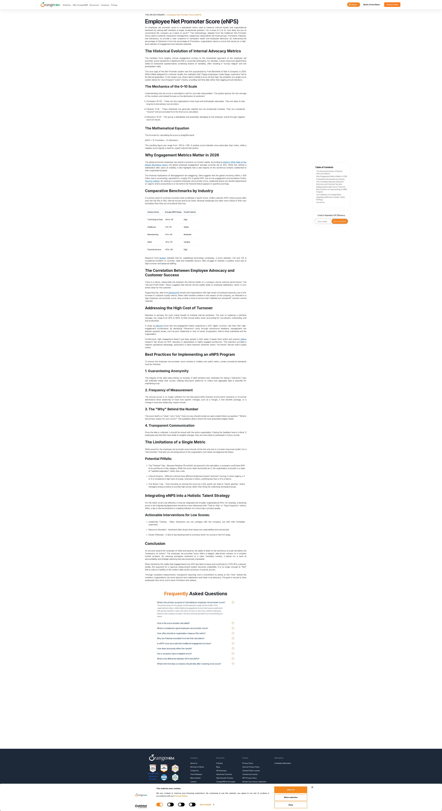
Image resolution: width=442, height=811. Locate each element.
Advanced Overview (224, 774)
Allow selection (291, 797)
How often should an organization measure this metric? (181, 633)
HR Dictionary (221, 771)
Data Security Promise (224, 778)
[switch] (170, 804)
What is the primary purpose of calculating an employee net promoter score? (191, 602)
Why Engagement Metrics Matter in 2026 (331, 176)
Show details (205, 805)
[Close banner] (312, 787)
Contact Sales (392, 4)
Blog (218, 767)
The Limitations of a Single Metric (328, 195)
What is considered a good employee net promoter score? (182, 628)
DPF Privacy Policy (249, 778)
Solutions (67, 5)
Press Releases (196, 774)
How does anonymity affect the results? (174, 648)
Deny (291, 805)
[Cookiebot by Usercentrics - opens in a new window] (141, 806)
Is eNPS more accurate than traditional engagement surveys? (184, 643)
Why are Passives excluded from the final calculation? (181, 638)
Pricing (114, 5)
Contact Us (194, 771)
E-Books (219, 763)
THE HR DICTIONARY (155, 15)
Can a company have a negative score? (174, 653)
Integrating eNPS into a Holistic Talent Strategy (330, 198)
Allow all (290, 790)
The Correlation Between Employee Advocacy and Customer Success (330, 183)
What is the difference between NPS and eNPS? (178, 659)
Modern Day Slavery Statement (254, 782)
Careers (193, 782)
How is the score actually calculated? (173, 623)
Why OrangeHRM (80, 5)
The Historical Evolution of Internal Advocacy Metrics (329, 172)
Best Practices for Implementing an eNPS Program (331, 190)
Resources (94, 5)
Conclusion (320, 202)
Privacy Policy (247, 763)
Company (105, 5)
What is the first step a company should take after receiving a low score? (189, 664)
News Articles (195, 778)
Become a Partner (197, 767)
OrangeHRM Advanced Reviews (152, 776)
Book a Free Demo (371, 4)
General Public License (251, 771)
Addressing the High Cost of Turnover (330, 187)
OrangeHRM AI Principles (225, 782)
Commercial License (250, 774)
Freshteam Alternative (283, 763)
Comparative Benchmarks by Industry (330, 179)
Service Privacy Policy (250, 767)
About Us (193, 763)
